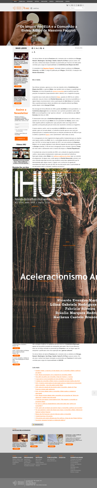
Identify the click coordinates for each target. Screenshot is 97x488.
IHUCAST (38, 465)
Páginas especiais (40, 462)
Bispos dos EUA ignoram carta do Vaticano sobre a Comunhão (53, 414)
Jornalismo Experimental (41, 464)
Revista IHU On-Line (51, 460)
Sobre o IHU (22, 1)
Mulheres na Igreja (74, 472)
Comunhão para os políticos (45, 281)
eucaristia (35, 206)
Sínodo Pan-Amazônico (75, 470)
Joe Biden (69, 271)
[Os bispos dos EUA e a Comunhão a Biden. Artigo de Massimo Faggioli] (43, 48)
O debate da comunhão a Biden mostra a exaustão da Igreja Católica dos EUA (57, 381)
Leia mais (16, 348)
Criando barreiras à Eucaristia (43, 416)
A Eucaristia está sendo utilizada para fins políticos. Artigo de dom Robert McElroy (58, 418)
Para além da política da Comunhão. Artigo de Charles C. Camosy (54, 377)
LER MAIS (18, 66)
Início (15, 1)
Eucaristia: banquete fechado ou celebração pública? (50, 420)
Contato (67, 1)
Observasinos (27, 459)
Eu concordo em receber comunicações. (22, 130)
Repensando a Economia (29, 464)
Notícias (37, 1)
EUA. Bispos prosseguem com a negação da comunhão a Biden (53, 374)
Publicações (44, 1)
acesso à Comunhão (53, 297)
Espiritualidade (59, 1)
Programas (30, 1)
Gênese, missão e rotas (18, 459)
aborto (47, 134)
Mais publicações (51, 459)
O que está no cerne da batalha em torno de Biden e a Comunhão (53, 379)
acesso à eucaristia (58, 91)
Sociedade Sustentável (29, 465)
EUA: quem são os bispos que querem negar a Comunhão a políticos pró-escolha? (58, 408)
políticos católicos (62, 156)
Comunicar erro (37, 424)
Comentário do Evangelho (76, 459)
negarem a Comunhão (69, 245)
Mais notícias (39, 459)
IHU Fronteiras (27, 462)
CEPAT (14, 464)
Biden (58, 97)
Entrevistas (38, 460)
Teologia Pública (27, 460)
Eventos (51, 1)
